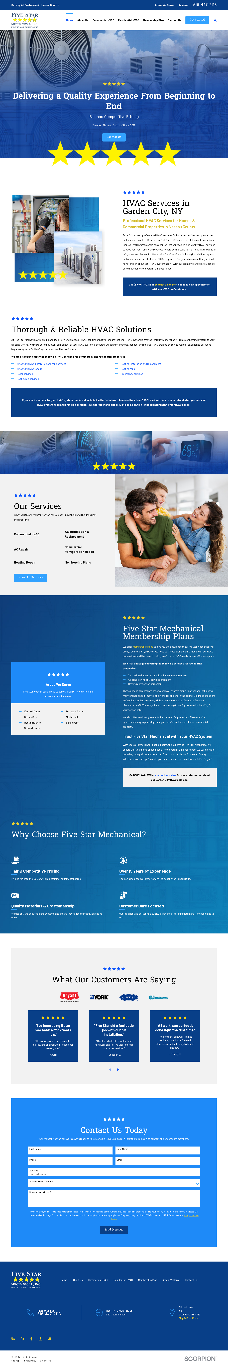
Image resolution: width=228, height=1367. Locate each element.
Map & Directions (188, 1318)
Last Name (122, 1149)
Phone (32, 1159)
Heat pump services (28, 378)
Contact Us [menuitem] (174, 20)
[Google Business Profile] (13, 1338)
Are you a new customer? (42, 1181)
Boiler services (25, 373)
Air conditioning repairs (29, 368)
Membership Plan (147, 1279)
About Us (78, 1279)
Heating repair (128, 368)
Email (119, 1159)
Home (64, 1279)
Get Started (197, 20)
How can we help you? (40, 1192)
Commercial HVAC (98, 1279)
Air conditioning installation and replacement (41, 363)
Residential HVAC (123, 1279)
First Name (35, 1149)
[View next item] (118, 1069)
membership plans (143, 646)
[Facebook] (31, 1338)
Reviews (183, 5)
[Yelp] (22, 1338)
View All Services (30, 578)
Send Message (113, 1230)
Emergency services (132, 373)
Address (33, 1170)
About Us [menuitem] (82, 20)
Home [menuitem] (69, 20)
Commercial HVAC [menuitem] (103, 20)
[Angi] (49, 1338)
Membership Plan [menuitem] (153, 20)
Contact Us (114, 137)
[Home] (24, 20)
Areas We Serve (164, 5)
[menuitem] (15, 1360)
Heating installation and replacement (141, 363)
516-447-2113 (205, 5)
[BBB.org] (40, 1338)
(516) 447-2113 (142, 284)
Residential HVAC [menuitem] (128, 20)
